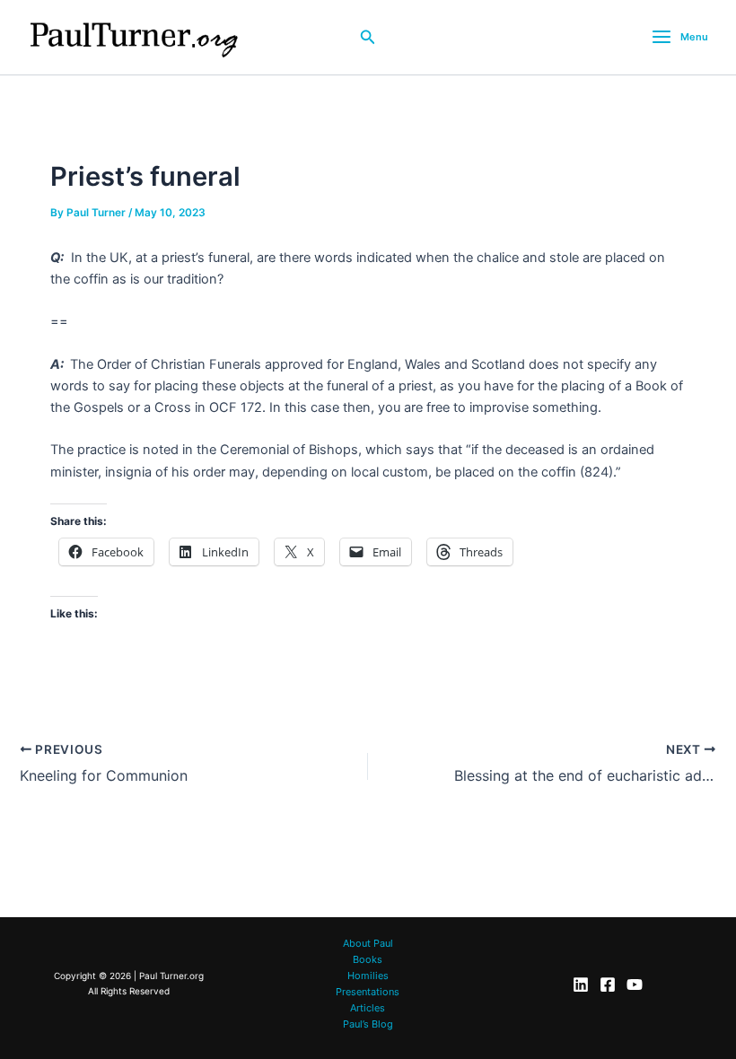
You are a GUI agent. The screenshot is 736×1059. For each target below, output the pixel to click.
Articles (367, 1008)
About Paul (368, 943)
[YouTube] (634, 984)
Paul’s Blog (368, 1024)
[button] (368, 37)
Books (367, 959)
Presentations (367, 991)
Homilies (368, 975)
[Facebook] (608, 984)
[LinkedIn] (581, 984)
